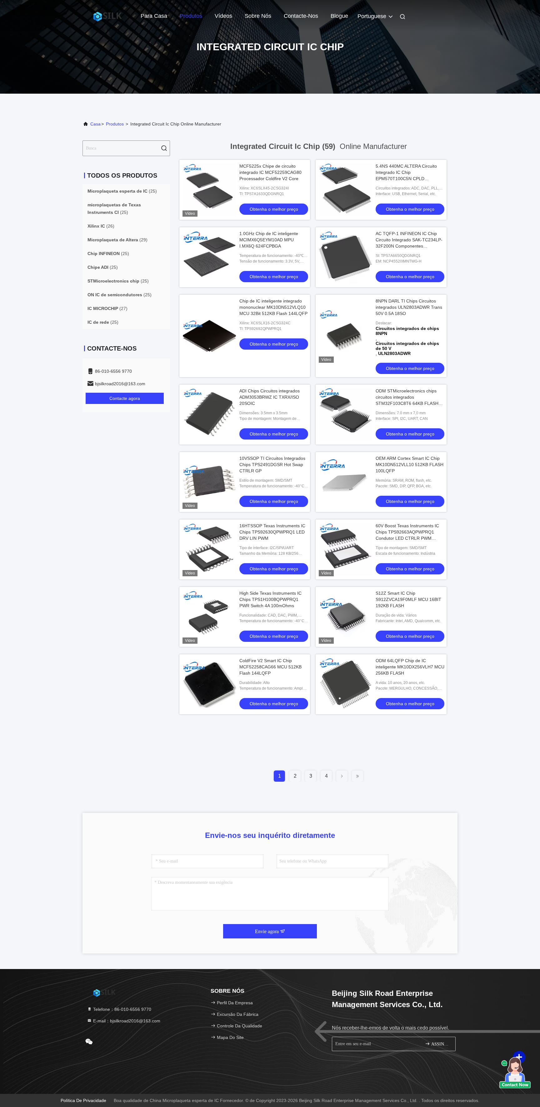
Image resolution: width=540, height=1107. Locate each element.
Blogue (339, 16)
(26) (101, 226)
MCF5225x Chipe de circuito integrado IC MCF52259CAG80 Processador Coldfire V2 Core (270, 172)
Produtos (191, 16)
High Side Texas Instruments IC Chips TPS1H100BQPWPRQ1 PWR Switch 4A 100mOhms (270, 599)
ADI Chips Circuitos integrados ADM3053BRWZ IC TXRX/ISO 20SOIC (269, 397)
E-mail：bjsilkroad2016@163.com (126, 1020)
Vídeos (223, 16)
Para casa (154, 16)
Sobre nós (258, 16)
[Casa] (107, 15)
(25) (122, 191)
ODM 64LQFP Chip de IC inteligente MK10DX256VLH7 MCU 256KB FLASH (410, 667)
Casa (95, 123)
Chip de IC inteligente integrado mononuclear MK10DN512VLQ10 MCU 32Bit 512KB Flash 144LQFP (273, 307)
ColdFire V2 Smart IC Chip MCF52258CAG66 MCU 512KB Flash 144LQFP (270, 667)
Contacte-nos (301, 16)
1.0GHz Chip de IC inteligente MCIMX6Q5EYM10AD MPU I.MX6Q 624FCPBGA (268, 239)
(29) (118, 239)
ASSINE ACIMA (440, 1044)
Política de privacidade (83, 1100)
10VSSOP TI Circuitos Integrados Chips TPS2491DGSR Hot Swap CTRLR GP (272, 464)
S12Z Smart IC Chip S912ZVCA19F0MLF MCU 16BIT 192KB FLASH (408, 599)
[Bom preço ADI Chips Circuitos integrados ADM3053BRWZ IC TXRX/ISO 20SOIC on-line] (209, 414)
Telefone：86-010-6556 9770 (121, 1009)
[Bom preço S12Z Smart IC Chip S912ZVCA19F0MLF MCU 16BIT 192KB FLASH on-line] (345, 617)
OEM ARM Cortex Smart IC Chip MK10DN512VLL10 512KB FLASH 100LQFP (409, 464)
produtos (115, 123)
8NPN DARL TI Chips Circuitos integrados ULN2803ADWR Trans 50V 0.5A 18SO (409, 307)
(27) (108, 308)
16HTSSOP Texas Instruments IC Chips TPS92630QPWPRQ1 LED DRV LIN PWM (272, 532)
